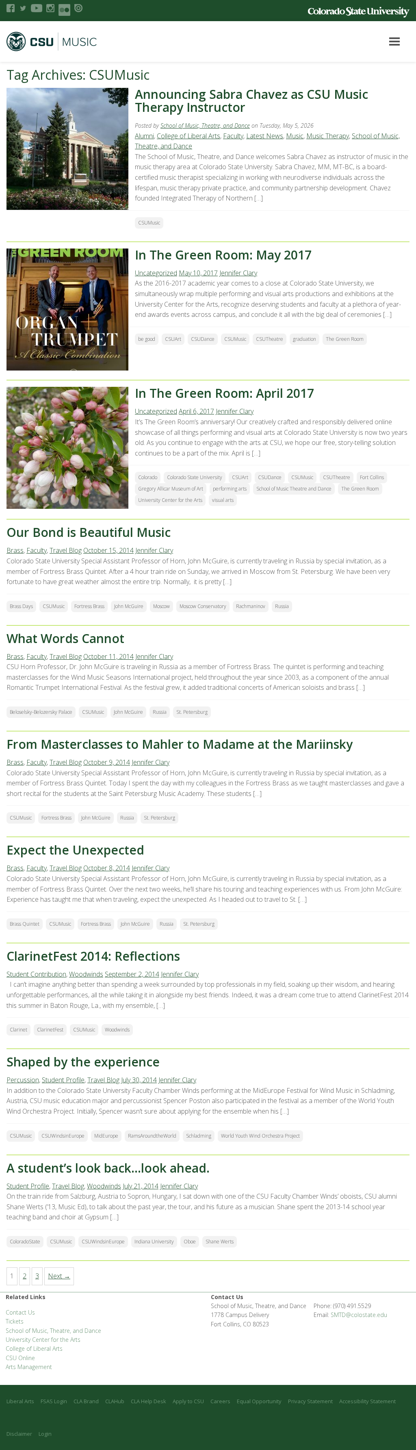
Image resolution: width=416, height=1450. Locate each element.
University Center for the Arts (170, 500)
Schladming (198, 1135)
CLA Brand (86, 1401)
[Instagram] (50, 8)
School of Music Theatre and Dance (294, 488)
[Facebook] (10, 8)
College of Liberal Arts (188, 135)
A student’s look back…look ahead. (108, 1168)
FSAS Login (54, 1401)
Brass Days (21, 606)
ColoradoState (25, 1241)
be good (146, 339)
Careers (220, 1401)
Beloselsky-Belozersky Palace (41, 712)
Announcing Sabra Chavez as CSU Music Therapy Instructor (251, 101)
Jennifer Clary (238, 272)
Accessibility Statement (367, 1401)
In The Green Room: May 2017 (223, 254)
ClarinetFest (50, 1029)
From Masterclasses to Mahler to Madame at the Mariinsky (179, 744)
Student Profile (63, 1079)
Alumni (144, 135)
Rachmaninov (250, 606)
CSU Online (20, 1358)
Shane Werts (220, 1241)
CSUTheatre (269, 339)
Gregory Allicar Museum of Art (170, 488)
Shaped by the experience (83, 1061)
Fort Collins (372, 477)
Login (45, 1433)
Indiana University (154, 1241)
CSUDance (202, 339)
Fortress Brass (89, 606)
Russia (282, 606)
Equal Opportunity (259, 1401)
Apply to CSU (188, 1401)
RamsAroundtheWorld (152, 1135)
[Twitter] (23, 8)
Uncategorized (156, 272)
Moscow (161, 606)
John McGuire (128, 606)
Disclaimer (19, 1433)
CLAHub (114, 1401)
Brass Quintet (24, 923)
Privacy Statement (310, 1401)
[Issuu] (78, 8)
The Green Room (345, 339)
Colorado (147, 477)
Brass (15, 550)
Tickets (15, 1321)
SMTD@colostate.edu (359, 1315)
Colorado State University (194, 477)
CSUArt (173, 339)
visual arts (223, 500)
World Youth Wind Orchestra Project (260, 1135)
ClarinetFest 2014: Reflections (93, 956)
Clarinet (18, 1029)
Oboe (190, 1241)
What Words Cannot (65, 638)
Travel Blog (66, 550)
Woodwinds (86, 974)
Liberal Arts (20, 1401)
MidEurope (106, 1135)
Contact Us (20, 1312)
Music (294, 135)
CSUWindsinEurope (62, 1135)
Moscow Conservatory (203, 606)
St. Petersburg (192, 712)
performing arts (230, 488)
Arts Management (29, 1367)
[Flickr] (64, 10)
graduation (304, 339)
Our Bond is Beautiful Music (88, 532)
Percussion (22, 1079)
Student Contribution (36, 974)
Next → (59, 1275)
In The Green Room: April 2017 (224, 393)
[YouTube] (36, 8)
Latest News (264, 135)
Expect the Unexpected (75, 850)
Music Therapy (327, 135)
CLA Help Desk (148, 1401)
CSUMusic (149, 222)
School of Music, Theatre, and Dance (205, 125)
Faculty (233, 135)
